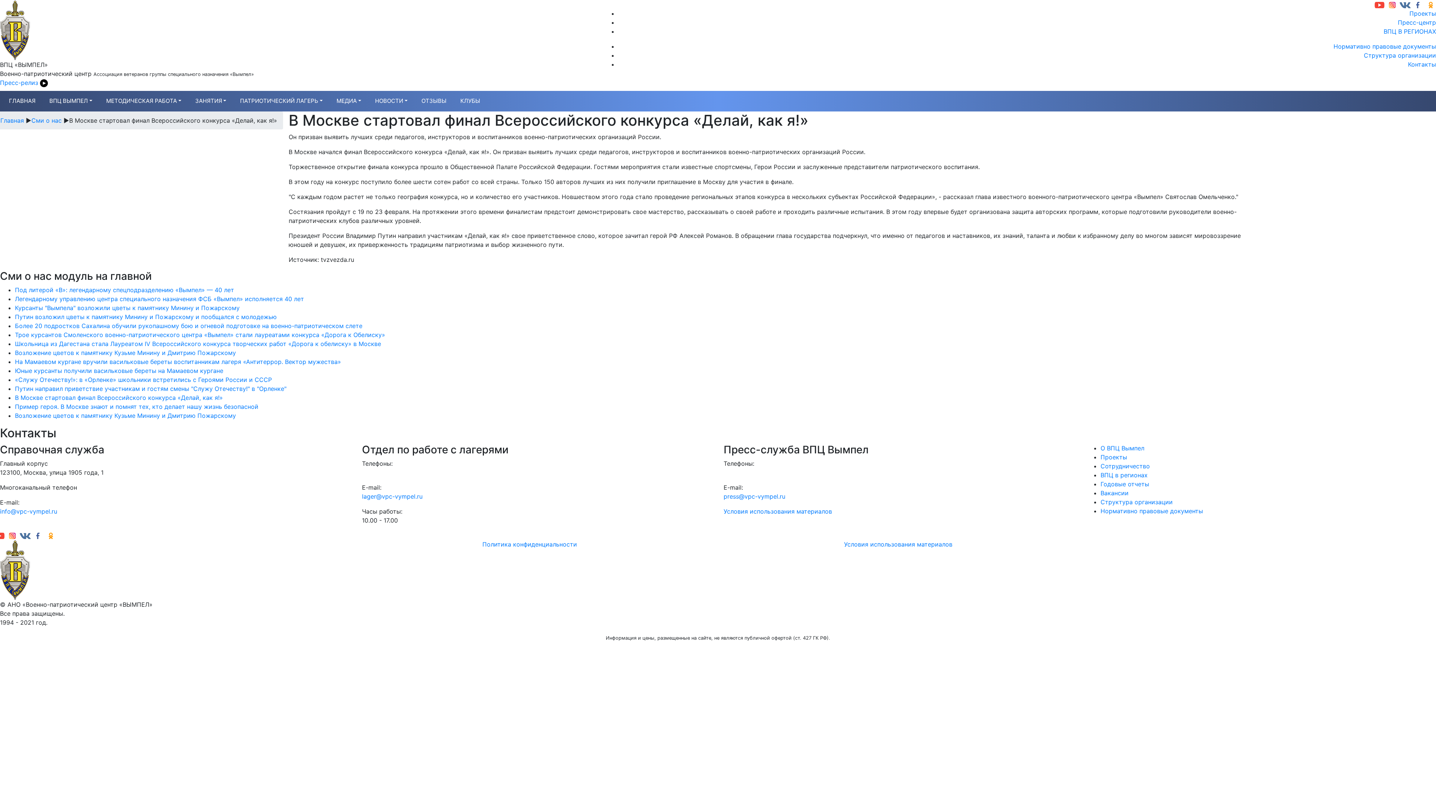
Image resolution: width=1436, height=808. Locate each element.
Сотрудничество (1125, 466)
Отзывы (434, 100)
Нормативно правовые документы (1385, 46)
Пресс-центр (1417, 22)
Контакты (1422, 64)
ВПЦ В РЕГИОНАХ (1410, 31)
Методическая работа (141, 100)
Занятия (208, 100)
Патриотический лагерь (279, 100)
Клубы (470, 100)
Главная (22, 100)
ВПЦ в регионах (1124, 475)
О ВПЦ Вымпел (1122, 448)
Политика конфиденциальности (529, 544)
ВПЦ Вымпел (68, 100)
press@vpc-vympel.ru (754, 496)
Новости (389, 100)
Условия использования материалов (778, 511)
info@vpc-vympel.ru (28, 511)
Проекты (1422, 13)
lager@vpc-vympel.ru (392, 496)
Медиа (347, 100)
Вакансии (1115, 493)
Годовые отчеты (1125, 484)
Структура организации (1400, 55)
